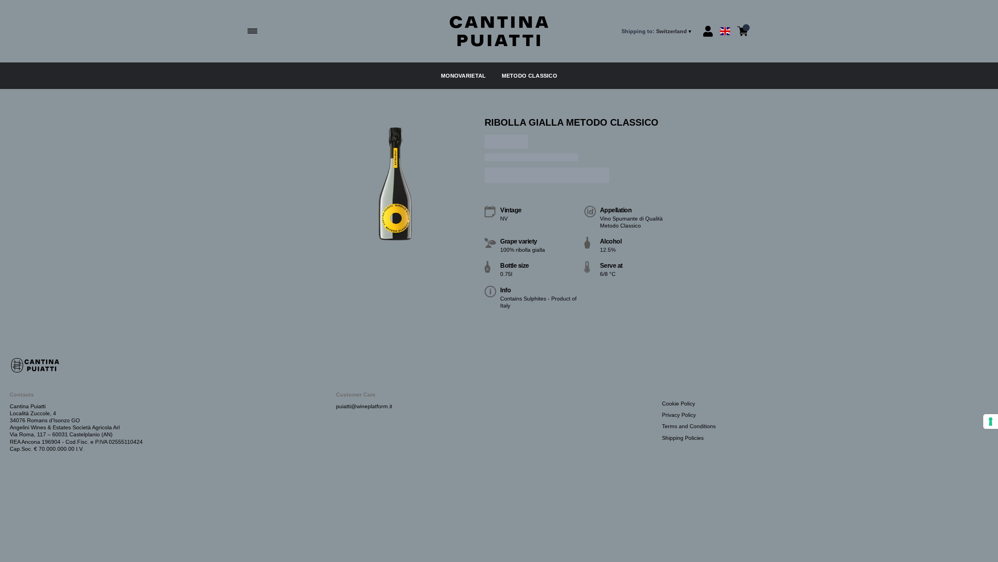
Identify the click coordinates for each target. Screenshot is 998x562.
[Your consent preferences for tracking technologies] (990, 421)
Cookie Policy (678, 403)
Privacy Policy (679, 415)
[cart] (742, 31)
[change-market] (657, 31)
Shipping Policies (683, 438)
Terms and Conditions (689, 426)
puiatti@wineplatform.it (364, 406)
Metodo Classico (529, 76)
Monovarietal (463, 76)
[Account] (707, 31)
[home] (499, 31)
